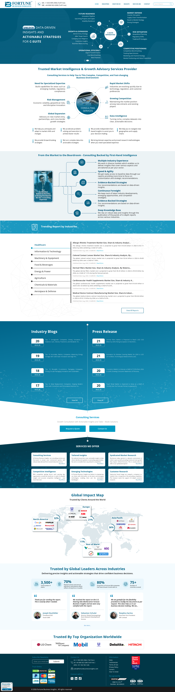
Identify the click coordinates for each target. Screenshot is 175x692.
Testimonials (113, 662)
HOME (97, 4)
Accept (6, 689)
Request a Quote (73, 428)
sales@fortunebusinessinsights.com (86, 669)
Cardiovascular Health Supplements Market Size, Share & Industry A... (103, 280)
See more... (87, 625)
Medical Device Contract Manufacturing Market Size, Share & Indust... (103, 293)
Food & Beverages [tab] (44, 264)
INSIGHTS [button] (127, 4)
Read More (100, 251)
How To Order (114, 672)
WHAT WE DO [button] (116, 4)
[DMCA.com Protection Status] (40, 671)
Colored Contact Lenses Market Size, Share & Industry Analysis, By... (102, 255)
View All (75, 400)
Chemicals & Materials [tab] (46, 284)
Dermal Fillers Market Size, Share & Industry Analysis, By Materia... (102, 268)
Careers (111, 669)
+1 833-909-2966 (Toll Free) (55, 3)
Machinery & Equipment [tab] (47, 258)
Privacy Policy (113, 667)
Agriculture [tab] (40, 278)
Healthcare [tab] (40, 244)
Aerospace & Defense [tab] (45, 291)
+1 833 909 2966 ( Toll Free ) (85, 660)
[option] (48, 644)
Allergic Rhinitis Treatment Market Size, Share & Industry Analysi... (102, 242)
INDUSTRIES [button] (105, 4)
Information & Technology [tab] (48, 251)
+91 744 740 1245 (83, 665)
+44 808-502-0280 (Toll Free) (55, 5)
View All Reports (132, 310)
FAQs (111, 660)
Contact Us (102, 428)
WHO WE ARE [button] (137, 4)
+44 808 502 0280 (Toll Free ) (85, 663)
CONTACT (147, 4)
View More (139, 50)
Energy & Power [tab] (43, 271)
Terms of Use (113, 665)
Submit (56, 661)
